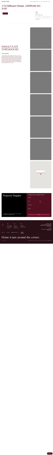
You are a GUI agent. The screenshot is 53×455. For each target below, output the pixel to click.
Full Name (29, 197)
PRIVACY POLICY (4, 240)
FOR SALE (15, 225)
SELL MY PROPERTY (9, 226)
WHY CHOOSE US (9, 227)
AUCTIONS (15, 227)
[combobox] (39, 206)
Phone (40, 201)
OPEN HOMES (16, 226)
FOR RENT (21, 225)
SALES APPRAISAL (9, 225)
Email (29, 201)
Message (29, 208)
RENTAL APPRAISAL (23, 227)
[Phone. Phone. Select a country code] (40, 202)
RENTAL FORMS (22, 226)
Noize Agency (49, 240)
